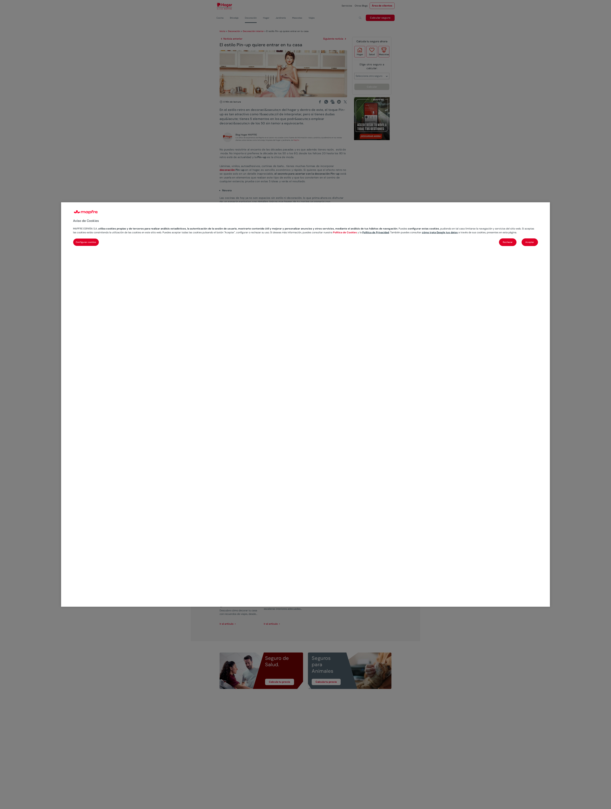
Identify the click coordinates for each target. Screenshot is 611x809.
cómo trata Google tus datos (440, 232)
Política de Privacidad (375, 232)
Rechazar (508, 242)
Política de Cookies (345, 232)
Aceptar (529, 242)
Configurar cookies (86, 242)
